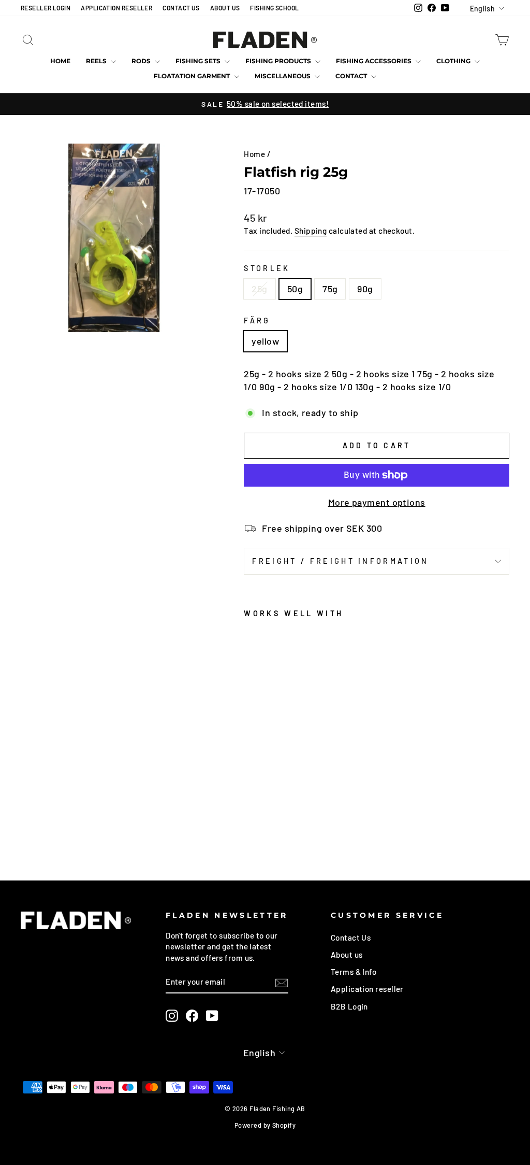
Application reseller (367, 988)
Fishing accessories (374, 61)
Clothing (454, 61)
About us (347, 954)
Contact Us (351, 937)
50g (295, 288)
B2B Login (349, 1006)
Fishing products (279, 61)
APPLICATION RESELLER (116, 7)
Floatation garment (192, 76)
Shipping (311, 230)
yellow (265, 341)
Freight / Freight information (340, 561)
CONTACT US (181, 7)
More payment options (376, 502)
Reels (97, 61)
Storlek (267, 268)
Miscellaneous (283, 76)
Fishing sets (198, 61)
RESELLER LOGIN (45, 7)
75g (329, 288)
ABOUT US (225, 7)
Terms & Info (353, 971)
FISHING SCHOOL (274, 7)
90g (365, 288)
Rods (141, 61)
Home (60, 61)
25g (259, 288)
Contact (352, 76)
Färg (257, 320)
